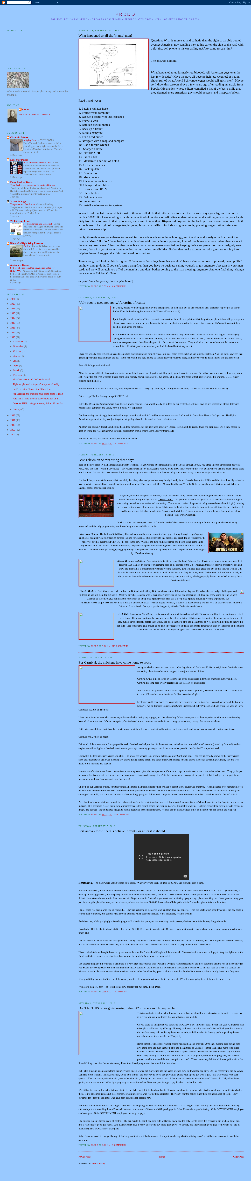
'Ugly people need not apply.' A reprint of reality (112, 302)
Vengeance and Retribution (23, 204)
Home (162, 1156)
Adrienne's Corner (19, 265)
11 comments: (120, 992)
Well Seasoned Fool (20, 221)
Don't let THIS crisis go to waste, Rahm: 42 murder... (39, 403)
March (16, 370)
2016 (13, 322)
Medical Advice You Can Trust (37, 223)
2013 (13, 337)
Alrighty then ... (30, 140)
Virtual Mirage (18, 201)
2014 (13, 332)
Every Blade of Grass (21, 182)
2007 (13, 434)
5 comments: (121, 443)
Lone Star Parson (19, 159)
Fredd (125, 14)
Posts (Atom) (98, 1163)
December (18, 341)
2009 (13, 429)
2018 (13, 313)
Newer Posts (84, 1156)
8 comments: (120, 286)
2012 (13, 415)
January (17, 409)
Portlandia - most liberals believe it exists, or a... (36, 398)
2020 (13, 303)
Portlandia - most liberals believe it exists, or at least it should (122, 831)
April (16, 365)
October (17, 351)
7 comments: (120, 1145)
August (17, 356)
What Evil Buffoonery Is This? (37, 162)
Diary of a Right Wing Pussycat (26, 243)
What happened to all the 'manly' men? (106, 35)
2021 (13, 299)
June (15, 360)
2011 (13, 420)
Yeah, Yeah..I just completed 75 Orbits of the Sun (33, 185)
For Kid (27, 246)
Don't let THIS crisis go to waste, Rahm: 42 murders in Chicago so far (127, 1008)
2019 (13, 308)
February (18, 375)
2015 (13, 327)
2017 (13, 318)
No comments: (121, 646)
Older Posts (238, 1156)
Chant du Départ (19, 137)
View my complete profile (35, 114)
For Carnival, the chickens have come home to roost (115, 662)
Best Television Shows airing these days (106, 460)
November (18, 346)
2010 (13, 425)
